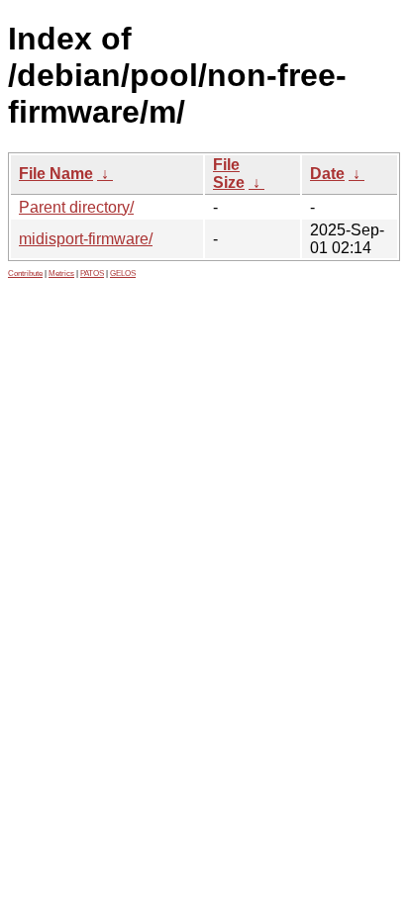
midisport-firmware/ (86, 238)
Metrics (61, 273)
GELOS (123, 273)
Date (327, 173)
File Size (229, 173)
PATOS (92, 273)
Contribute (25, 273)
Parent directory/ (76, 207)
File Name (56, 173)
